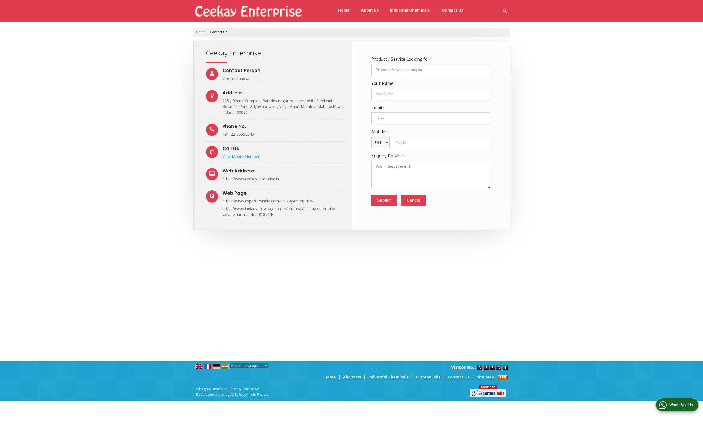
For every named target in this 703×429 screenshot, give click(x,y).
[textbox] (430, 70)
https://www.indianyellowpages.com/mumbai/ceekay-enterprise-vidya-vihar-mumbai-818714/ (279, 211)
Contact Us (452, 10)
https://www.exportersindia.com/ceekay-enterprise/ (267, 201)
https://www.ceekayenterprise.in (250, 178)
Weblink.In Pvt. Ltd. (254, 394)
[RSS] (503, 377)
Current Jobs (428, 377)
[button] (241, 156)
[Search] (505, 10)
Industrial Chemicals (410, 10)
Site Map (485, 377)
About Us (370, 10)
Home (344, 10)
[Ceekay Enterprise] (248, 11)
